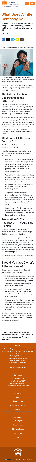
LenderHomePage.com (24, 459)
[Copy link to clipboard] (22, 39)
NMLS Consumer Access (18, 367)
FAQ (18, 437)
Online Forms (18, 433)
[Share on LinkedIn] (13, 39)
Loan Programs (18, 421)
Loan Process (18, 425)
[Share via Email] (17, 39)
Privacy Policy (18, 401)
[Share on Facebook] (3, 39)
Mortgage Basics (18, 429)
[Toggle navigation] (32, 3)
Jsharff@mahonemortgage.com (18, 386)
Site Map (18, 409)
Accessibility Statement (18, 405)
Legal (18, 397)
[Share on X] (8, 39)
